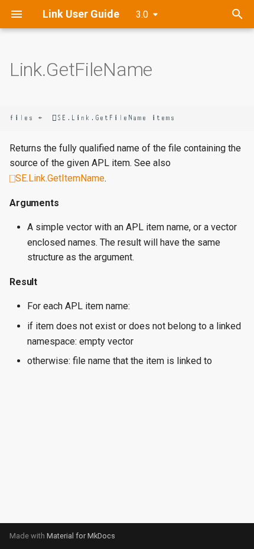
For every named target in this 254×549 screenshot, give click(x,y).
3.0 (142, 14)
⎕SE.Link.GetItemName (57, 178)
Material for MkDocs (81, 535)
